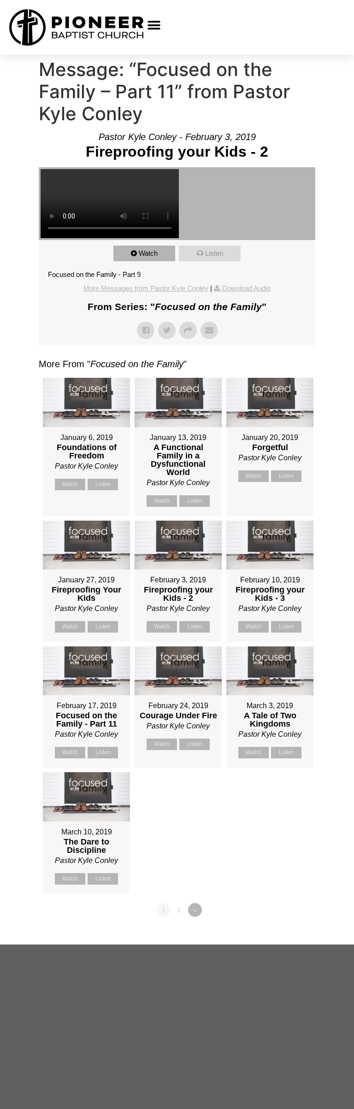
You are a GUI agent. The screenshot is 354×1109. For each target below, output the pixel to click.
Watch (148, 253)
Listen (214, 253)
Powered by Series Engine (281, 935)
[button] (153, 25)
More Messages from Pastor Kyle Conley (145, 288)
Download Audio (246, 288)
